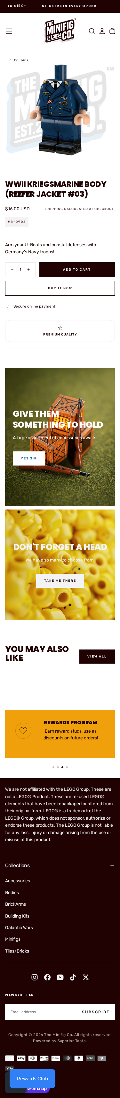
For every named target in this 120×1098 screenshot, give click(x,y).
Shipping (54, 209)
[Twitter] (86, 977)
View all (97, 656)
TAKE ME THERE (60, 581)
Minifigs (12, 939)
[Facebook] (47, 977)
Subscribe (95, 1012)
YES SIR (29, 458)
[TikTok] (73, 977)
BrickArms (15, 904)
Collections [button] (17, 865)
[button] (9, 31)
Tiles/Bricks (17, 951)
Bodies (12, 892)
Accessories (17, 881)
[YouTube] (60, 977)
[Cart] (112, 31)
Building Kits (17, 916)
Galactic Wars (19, 927)
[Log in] (102, 31)
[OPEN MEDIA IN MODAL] (112, 162)
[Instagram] (34, 977)
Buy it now (60, 288)
